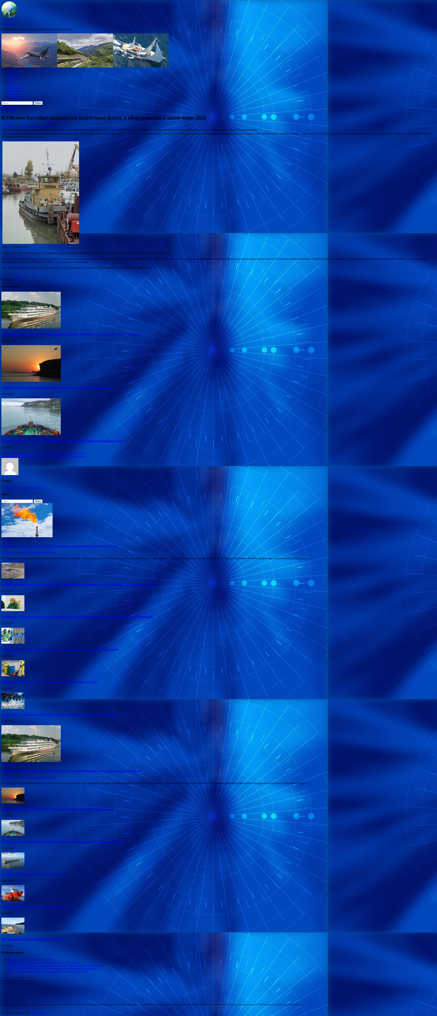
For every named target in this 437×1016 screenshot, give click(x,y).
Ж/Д (10, 81)
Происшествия (16, 90)
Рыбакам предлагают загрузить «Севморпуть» (36, 906)
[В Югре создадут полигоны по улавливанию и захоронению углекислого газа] (27, 536)
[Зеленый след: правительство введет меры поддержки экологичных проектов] (12, 707)
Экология (13, 93)
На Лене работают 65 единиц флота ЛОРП (33, 939)
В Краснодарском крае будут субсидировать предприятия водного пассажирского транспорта (71, 334)
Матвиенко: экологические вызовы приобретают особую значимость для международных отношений (77, 616)
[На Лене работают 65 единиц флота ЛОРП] (12, 932)
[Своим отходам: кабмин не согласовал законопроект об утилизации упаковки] (12, 642)
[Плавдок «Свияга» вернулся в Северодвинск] (12, 867)
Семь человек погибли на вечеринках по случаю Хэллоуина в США (48, 971)
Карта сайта (15, 96)
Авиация (13, 78)
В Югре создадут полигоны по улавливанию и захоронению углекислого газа (59, 546)
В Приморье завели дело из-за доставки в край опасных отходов (49, 682)
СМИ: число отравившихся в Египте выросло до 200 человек (44, 962)
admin (22, 126)
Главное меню (9, 106)
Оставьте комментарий (41, 126)
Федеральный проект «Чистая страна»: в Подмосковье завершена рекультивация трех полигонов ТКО (78, 584)
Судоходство (15, 84)
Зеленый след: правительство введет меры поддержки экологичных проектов (58, 714)
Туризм (12, 75)
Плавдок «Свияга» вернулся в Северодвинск (34, 874)
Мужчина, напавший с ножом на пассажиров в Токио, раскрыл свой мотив (52, 968)
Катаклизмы (15, 87)
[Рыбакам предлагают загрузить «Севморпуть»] (12, 900)
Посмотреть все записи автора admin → (24, 487)
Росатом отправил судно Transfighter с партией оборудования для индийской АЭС (62, 441)
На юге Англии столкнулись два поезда (31, 959)
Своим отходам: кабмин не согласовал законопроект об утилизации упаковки (59, 649)
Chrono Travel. (9, 23)
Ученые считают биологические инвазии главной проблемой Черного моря (57, 387)
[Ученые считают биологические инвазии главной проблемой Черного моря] (31, 380)
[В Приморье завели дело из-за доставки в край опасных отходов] (12, 675)
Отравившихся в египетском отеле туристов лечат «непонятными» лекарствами (55, 965)
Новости (13, 72)
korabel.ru (19, 279)
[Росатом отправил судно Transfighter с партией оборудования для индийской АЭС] (31, 434)
